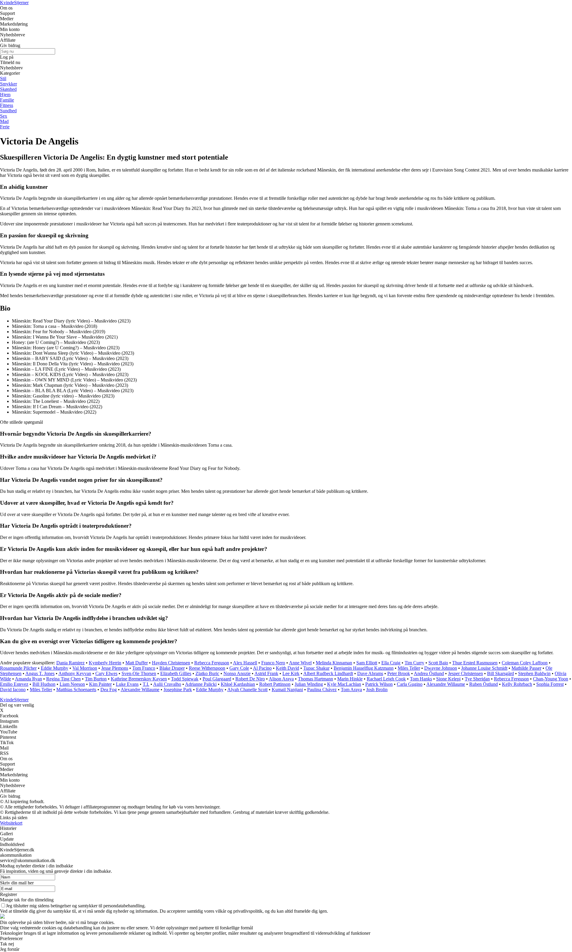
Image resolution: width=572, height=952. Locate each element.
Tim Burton (96, 678)
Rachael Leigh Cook (386, 678)
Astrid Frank (266, 673)
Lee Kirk (290, 673)
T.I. (146, 684)
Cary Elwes (106, 673)
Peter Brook (398, 673)
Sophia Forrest (550, 684)
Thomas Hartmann (315, 678)
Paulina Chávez (322, 689)
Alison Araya (281, 678)
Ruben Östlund (483, 684)
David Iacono (13, 689)
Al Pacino (262, 668)
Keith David (287, 668)
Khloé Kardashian (238, 684)
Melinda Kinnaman (334, 662)
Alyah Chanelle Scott (247, 689)
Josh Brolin (377, 689)
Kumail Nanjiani (287, 689)
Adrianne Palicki (201, 684)
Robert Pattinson (274, 684)
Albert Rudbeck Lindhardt (328, 673)
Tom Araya (351, 689)
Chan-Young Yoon (550, 678)
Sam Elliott (366, 662)
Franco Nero (273, 662)
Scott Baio (438, 662)
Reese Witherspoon (207, 668)
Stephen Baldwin (534, 673)
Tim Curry (414, 662)
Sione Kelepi (448, 678)
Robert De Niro (250, 678)
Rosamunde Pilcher (18, 668)
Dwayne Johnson (440, 668)
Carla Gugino (409, 684)
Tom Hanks (421, 678)
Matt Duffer (136, 662)
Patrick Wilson (379, 684)
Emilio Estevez (14, 684)
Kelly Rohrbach (517, 684)
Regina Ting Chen (63, 678)
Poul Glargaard (217, 678)
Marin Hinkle (350, 678)
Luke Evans (127, 684)
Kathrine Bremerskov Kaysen (139, 678)
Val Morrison (84, 668)
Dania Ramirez (70, 662)
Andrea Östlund (429, 673)
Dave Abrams (370, 673)
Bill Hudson (43, 684)
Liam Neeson (72, 684)
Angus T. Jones (40, 673)
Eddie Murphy (54, 668)
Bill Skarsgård (500, 673)
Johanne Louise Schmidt (484, 668)
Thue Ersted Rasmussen (475, 662)
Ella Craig (390, 662)
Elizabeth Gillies (175, 673)
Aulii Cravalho (167, 684)
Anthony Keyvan (74, 673)
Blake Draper (172, 668)
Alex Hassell (245, 662)
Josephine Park (178, 689)
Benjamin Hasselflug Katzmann (364, 668)
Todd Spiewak (184, 678)
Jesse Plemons (114, 668)
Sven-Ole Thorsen (139, 673)
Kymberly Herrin (105, 662)
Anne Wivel (300, 662)
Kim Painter (100, 684)
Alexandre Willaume (445, 684)
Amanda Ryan (28, 678)
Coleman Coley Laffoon (525, 662)
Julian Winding (309, 684)
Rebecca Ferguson (211, 662)
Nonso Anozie (237, 673)
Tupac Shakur (316, 668)
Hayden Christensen (171, 662)
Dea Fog (108, 689)
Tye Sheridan (477, 678)
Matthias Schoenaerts (76, 689)
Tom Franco (143, 668)
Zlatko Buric (207, 673)
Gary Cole (239, 668)
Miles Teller (409, 668)
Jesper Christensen (465, 673)
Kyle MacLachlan (344, 684)
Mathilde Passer (526, 668)
